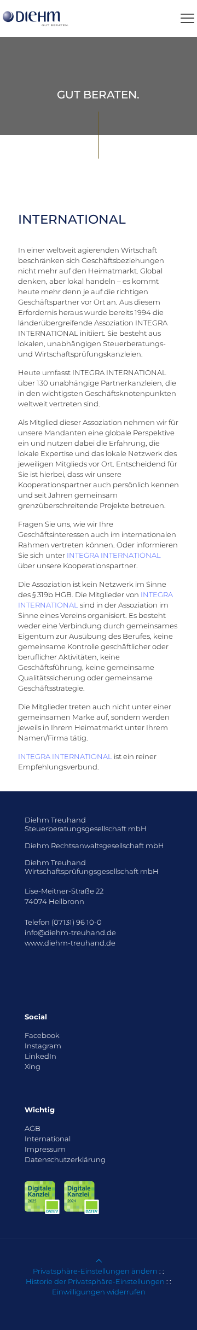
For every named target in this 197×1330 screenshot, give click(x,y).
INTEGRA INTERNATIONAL (114, 555)
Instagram (43, 1045)
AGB (32, 1128)
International (48, 1138)
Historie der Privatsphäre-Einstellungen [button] (95, 1281)
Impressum (45, 1149)
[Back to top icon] (98, 1260)
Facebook (42, 1035)
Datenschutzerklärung (65, 1159)
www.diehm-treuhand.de (70, 942)
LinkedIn (40, 1056)
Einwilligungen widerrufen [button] (99, 1291)
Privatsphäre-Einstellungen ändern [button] (95, 1271)
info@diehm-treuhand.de (70, 932)
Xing (32, 1066)
